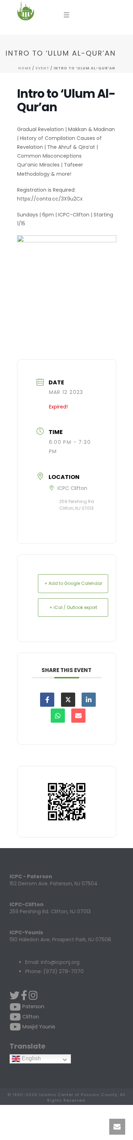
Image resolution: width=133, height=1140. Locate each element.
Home (24, 68)
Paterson (32, 1006)
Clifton (30, 1016)
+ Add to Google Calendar (73, 583)
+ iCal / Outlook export (73, 607)
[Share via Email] (78, 716)
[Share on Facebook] (47, 700)
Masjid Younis (38, 1026)
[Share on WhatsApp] (58, 716)
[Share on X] (68, 700)
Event (42, 68)
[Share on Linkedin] (89, 700)
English (30, 1058)
